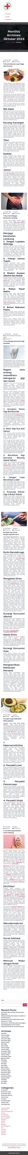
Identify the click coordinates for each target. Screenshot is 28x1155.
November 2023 (5, 1072)
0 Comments (17, 61)
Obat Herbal (4, 1097)
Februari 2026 (5, 1035)
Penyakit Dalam (5, 1100)
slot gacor (3, 1124)
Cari (2, 1000)
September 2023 (6, 1076)
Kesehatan (8, 14)
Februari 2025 (5, 1047)
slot (2, 1127)
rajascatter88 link (5, 1108)
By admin (16, 60)
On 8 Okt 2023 (6, 715)
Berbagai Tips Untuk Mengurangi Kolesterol (11, 533)
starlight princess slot (18, 803)
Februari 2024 (5, 1069)
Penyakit (7, 16)
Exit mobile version (14, 1153)
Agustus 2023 (5, 1078)
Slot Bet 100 (18, 639)
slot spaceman (4, 1114)
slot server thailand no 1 (18, 881)
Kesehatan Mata (6, 1093)
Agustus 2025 (5, 1042)
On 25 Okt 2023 (7, 212)
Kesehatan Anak (14, 335)
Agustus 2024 (5, 1058)
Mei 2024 (3, 1063)
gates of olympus (5, 1118)
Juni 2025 (4, 1044)
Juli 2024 (4, 1060)
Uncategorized (5, 1104)
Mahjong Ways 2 (14, 583)
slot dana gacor (20, 558)
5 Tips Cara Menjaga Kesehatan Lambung (10, 217)
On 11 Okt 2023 (7, 528)
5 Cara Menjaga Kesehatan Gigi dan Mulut (13, 342)
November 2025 (5, 1040)
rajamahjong (22, 895)
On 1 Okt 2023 (6, 826)
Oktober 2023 (5, 1074)
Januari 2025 (5, 1049)
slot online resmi (10, 173)
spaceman (3, 1134)
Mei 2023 (3, 1083)
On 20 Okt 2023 (7, 334)
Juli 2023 (3, 1079)
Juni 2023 (4, 1081)
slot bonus (3, 1119)
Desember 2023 (5, 1070)
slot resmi (3, 1129)
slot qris (3, 1113)
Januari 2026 (5, 1037)
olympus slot (19, 414)
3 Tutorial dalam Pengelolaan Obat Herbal (11, 631)
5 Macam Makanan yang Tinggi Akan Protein (13, 65)
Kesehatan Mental (6, 1095)
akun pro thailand (19, 221)
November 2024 (6, 1053)
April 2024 (4, 1065)
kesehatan (7, 61)
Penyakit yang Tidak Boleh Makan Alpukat (12, 720)
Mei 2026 (3, 1033)
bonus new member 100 (7, 1111)
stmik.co (5, 96)
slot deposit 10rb (11, 730)
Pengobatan (8, 19)
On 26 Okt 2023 (7, 60)
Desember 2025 (5, 1038)
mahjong (3, 1132)
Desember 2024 (6, 1051)
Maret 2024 (4, 1067)
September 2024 (6, 1056)
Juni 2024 (4, 1062)
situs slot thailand (5, 1116)
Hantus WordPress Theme (14, 1147)
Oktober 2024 (5, 1054)
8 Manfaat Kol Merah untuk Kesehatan (12, 1026)
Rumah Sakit (5, 1102)
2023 (12, 42)
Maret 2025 (4, 1046)
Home (8, 42)
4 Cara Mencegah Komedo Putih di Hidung (12, 832)
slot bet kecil (4, 1109)
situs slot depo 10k (5, 1126)
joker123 (3, 1121)
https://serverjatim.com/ (9, 302)
